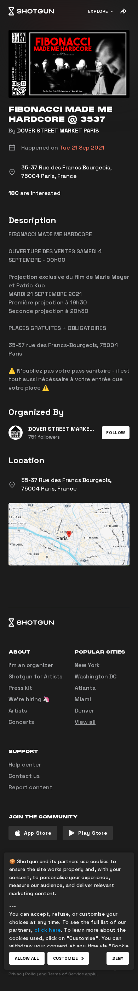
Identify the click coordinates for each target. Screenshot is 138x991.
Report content (30, 787)
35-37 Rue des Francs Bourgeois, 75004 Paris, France (66, 484)
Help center (24, 764)
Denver (84, 710)
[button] (116, 432)
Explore (98, 11)
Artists (17, 710)
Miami (83, 699)
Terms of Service (66, 974)
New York (87, 665)
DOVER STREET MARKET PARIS (58, 130)
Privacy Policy (23, 974)
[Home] (31, 11)
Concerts (21, 722)
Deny (117, 958)
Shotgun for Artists (35, 676)
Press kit (20, 688)
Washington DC (95, 676)
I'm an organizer (30, 665)
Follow (115, 432)
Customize (65, 958)
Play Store (92, 833)
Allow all (27, 958)
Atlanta (85, 688)
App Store (37, 833)
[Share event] (123, 11)
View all (85, 722)
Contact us (24, 776)
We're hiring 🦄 (29, 699)
